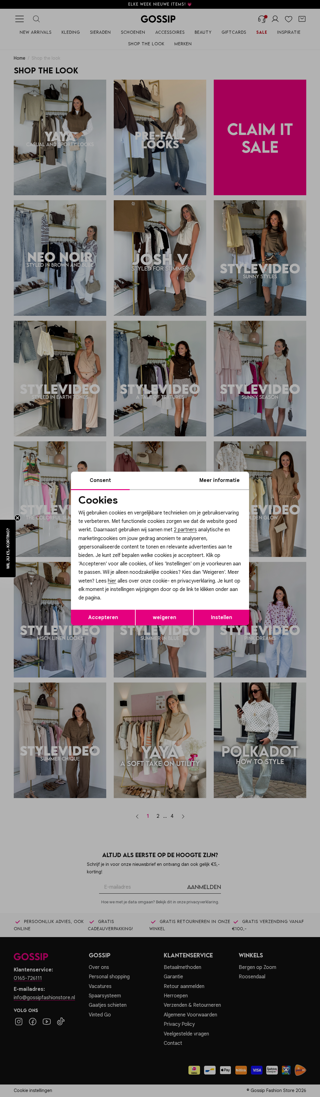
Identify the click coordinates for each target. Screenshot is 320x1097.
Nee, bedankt (119, 601)
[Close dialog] (273, 478)
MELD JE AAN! (119, 588)
